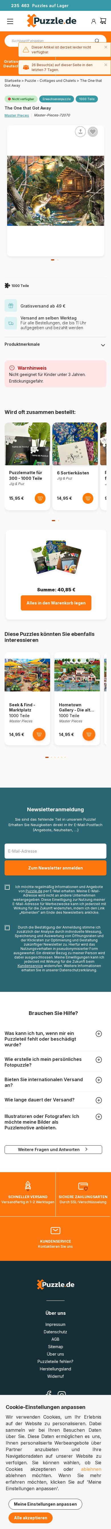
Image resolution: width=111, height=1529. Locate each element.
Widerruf (55, 1376)
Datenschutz (55, 1331)
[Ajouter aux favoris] (92, 131)
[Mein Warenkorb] (103, 21)
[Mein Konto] (93, 21)
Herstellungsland (55, 1368)
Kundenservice (30, 966)
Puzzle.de (34, 891)
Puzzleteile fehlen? (55, 1361)
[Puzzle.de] (52, 21)
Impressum (55, 1324)
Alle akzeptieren (30, 1517)
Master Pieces (17, 115)
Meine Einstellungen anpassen (45, 1504)
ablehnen (91, 1469)
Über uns (55, 1354)
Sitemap (55, 1346)
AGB (55, 1339)
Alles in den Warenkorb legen (56, 602)
